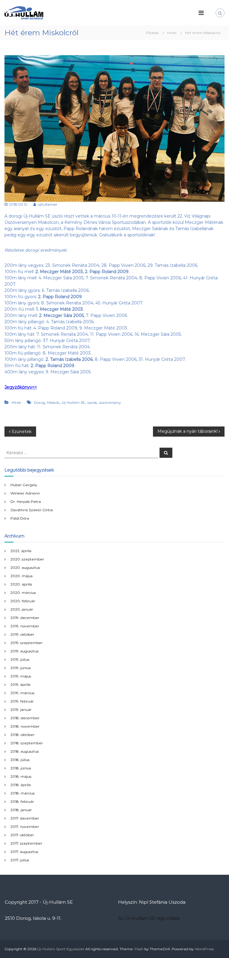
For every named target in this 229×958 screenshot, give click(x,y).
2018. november (25, 726)
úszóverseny (110, 402)
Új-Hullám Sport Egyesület (60, 949)
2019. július (19, 659)
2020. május (21, 576)
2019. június (20, 668)
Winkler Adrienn (25, 493)
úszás (92, 402)
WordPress (204, 949)
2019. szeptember (26, 642)
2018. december (25, 718)
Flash (138, 949)
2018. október (22, 734)
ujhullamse (47, 204)
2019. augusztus (24, 651)
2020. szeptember (27, 559)
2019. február (22, 701)
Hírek (172, 32)
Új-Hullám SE (73, 402)
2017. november (24, 826)
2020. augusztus (25, 567)
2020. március (23, 592)
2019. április (20, 684)
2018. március (22, 793)
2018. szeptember (26, 743)
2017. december (24, 818)
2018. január (21, 810)
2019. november (24, 626)
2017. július (19, 860)
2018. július (20, 759)
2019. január (21, 709)
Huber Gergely (23, 485)
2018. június (20, 768)
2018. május (20, 776)
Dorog (39, 402)
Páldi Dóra (19, 518)
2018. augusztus (24, 751)
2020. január (21, 609)
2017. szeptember (26, 843)
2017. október (22, 835)
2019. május (20, 676)
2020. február (22, 601)
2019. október (22, 634)
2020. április (21, 584)
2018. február (22, 801)
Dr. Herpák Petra (25, 501)
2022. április (20, 551)
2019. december (24, 617)
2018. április (20, 785)
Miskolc (53, 402)
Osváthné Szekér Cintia (31, 510)
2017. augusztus (24, 851)
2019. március (22, 693)
